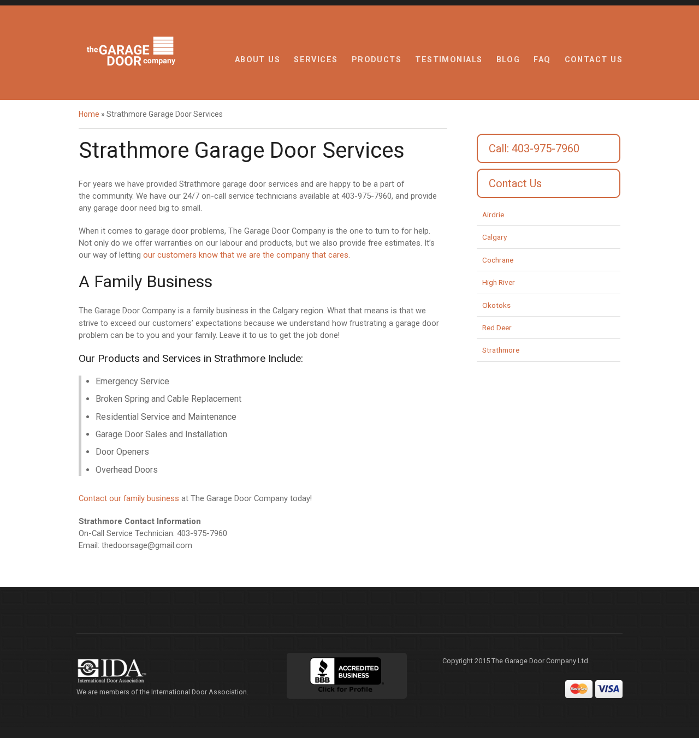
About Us (258, 59)
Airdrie (493, 214)
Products (377, 59)
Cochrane (497, 259)
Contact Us (594, 59)
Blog (508, 59)
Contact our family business (129, 498)
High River (498, 282)
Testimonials (448, 59)
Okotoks (496, 305)
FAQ (542, 59)
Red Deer (497, 327)
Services (316, 59)
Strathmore (500, 350)
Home (89, 114)
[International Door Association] (166, 671)
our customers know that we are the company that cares (245, 255)
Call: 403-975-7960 (534, 148)
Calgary (494, 237)
